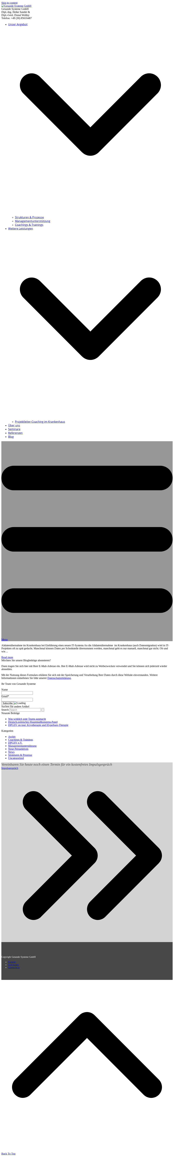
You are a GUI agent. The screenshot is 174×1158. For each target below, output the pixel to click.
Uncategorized (16, 758)
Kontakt (12, 962)
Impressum (13, 965)
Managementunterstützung (22, 745)
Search (5, 709)
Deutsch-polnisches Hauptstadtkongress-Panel (33, 722)
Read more (7, 657)
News (11, 751)
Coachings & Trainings (20, 739)
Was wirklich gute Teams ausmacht (27, 718)
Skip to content (9, 2)
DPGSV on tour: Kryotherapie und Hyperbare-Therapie (38, 725)
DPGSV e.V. (15, 742)
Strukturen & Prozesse (20, 755)
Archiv (12, 736)
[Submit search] (42, 710)
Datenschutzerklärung (59, 678)
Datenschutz (14, 967)
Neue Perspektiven (18, 748)
